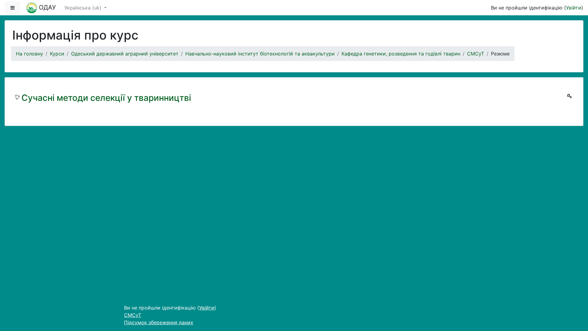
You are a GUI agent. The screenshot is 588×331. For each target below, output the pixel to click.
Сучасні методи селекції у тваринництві (106, 98)
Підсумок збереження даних (158, 322)
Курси (57, 54)
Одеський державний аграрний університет (125, 54)
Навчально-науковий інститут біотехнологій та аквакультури (260, 54)
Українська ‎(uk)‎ (83, 8)
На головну (29, 54)
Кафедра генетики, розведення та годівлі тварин (400, 54)
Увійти (573, 8)
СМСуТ (475, 54)
